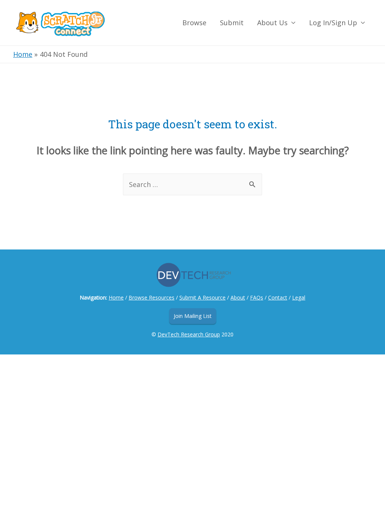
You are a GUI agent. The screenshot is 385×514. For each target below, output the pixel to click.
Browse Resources (151, 297)
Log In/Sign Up (333, 22)
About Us (272, 22)
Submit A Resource (202, 297)
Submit (232, 22)
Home (116, 297)
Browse (194, 22)
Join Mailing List (193, 315)
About (237, 297)
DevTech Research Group (189, 334)
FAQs (256, 297)
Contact (277, 297)
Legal (298, 297)
